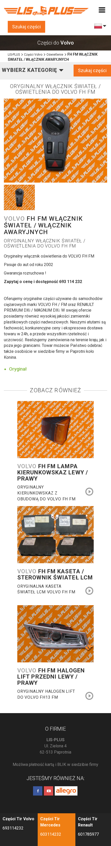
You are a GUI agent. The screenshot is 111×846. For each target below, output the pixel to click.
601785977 (88, 834)
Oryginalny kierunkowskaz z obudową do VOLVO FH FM (46, 490)
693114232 (13, 828)
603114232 (50, 834)
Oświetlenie (54, 54)
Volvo (52, 472)
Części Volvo (33, 54)
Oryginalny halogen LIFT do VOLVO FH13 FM (46, 694)
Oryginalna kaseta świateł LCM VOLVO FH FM (46, 589)
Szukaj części (26, 26)
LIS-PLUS (14, 54)
